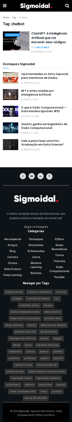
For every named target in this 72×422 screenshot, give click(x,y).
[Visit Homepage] (36, 6)
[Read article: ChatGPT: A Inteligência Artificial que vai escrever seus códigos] (16, 40)
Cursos (12, 263)
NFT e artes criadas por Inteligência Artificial (37, 93)
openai (30, 351)
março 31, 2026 (30, 133)
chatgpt (17, 298)
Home (6, 17)
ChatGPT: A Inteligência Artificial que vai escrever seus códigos (49, 37)
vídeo (44, 391)
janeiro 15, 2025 (31, 83)
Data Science (12, 269)
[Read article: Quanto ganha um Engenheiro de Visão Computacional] (10, 127)
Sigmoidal (24, 411)
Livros (36, 257)
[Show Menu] (5, 6)
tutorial (61, 384)
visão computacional (23, 391)
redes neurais (15, 371)
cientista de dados (38, 298)
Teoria (59, 255)
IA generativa (49, 331)
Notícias (36, 273)
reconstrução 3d (47, 365)
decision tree (53, 318)
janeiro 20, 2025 (31, 149)
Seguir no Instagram (36, 227)
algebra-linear (14, 292)
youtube (57, 391)
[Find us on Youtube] (32, 176)
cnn (56, 298)
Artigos (12, 245)
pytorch (58, 358)
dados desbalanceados (25, 312)
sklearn (29, 384)
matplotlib (15, 351)
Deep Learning (12, 275)
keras (16, 345)
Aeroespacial (12, 239)
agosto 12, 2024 (31, 116)
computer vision (29, 305)
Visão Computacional (59, 269)
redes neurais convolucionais (47, 371)
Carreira (12, 257)
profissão (30, 358)
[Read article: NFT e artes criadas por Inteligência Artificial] (10, 94)
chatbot (23, 17)
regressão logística (48, 378)
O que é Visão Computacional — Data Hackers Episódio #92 (43, 109)
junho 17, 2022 (30, 99)
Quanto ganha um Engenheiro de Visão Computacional (44, 126)
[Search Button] (67, 6)
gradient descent (25, 331)
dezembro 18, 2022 (42, 51)
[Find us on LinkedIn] (40, 176)
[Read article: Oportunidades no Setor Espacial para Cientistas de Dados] (10, 77)
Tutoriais (59, 261)
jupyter (44, 338)
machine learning (47, 345)
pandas (58, 351)
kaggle (58, 338)
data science (52, 312)
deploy (32, 325)
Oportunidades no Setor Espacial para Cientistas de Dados (44, 76)
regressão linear (21, 378)
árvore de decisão (36, 398)
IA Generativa (12, 35)
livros (28, 345)
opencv (44, 351)
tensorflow (45, 384)
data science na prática (25, 318)
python (45, 358)
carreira (61, 292)
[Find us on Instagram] (23, 176)
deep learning (14, 325)
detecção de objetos (53, 325)
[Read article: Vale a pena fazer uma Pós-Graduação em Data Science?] (10, 144)
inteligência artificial (22, 338)
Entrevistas (36, 245)
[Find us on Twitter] (49, 176)
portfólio (14, 358)
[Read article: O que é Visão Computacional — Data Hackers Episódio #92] (10, 111)
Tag (14, 17)
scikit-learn (13, 384)
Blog (13, 251)
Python (59, 239)
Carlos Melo (43, 47)
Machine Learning (36, 265)
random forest (23, 365)
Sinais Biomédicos (59, 247)
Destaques (36, 239)
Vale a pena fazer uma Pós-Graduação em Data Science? (42, 143)
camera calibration (39, 292)
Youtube (59, 277)
